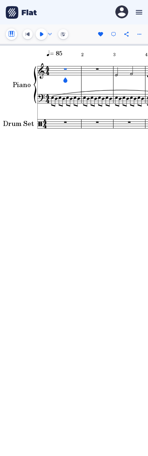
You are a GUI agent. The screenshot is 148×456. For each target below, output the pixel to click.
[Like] (100, 34)
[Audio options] (50, 34)
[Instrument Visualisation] (63, 34)
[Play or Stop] (41, 34)
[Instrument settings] (11, 34)
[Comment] (113, 34)
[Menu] (138, 12)
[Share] (126, 34)
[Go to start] (28, 34)
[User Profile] (121, 12)
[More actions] (139, 34)
